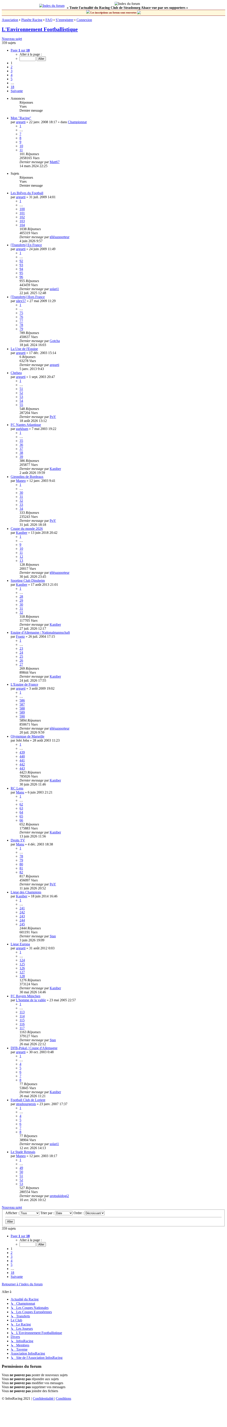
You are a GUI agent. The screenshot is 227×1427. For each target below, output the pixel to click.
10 (21, 146)
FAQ (49, 20)
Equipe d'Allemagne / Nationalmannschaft (40, 632)
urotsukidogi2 (59, 1196)
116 (22, 1024)
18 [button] (12, 87)
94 (21, 269)
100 (22, 209)
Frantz (20, 636)
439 (22, 752)
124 (22, 960)
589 (22, 712)
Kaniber (55, 469)
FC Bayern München (25, 996)
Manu (20, 792)
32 (21, 501)
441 (22, 760)
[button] (20, 50)
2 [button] (11, 67)
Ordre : (79, 1213)
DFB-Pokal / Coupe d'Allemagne (34, 1048)
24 (21, 652)
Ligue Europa (20, 944)
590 (22, 716)
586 (22, 700)
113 (22, 1012)
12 (21, 556)
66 (21, 820)
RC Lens (17, 788)
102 (22, 217)
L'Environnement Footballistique (40, 29)
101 (22, 213)
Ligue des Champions (26, 892)
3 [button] (11, 71)
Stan (53, 936)
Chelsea (16, 373)
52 (21, 393)
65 (21, 816)
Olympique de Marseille (27, 736)
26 (21, 660)
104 (22, 225)
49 (21, 1168)
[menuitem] (43, 1398)
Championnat (77, 122)
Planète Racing (31, 20)
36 (21, 445)
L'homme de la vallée (31, 1000)
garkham (22, 429)
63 (21, 808)
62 (21, 804)
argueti (20, 122)
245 (22, 924)
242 (22, 912)
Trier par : (47, 1213)
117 (22, 1028)
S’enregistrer (64, 20)
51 (21, 389)
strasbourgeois (26, 1104)
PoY (53, 417)
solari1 (54, 289)
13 (21, 560)
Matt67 (55, 162)
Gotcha (55, 341)
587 (22, 704)
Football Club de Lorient (28, 1100)
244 (22, 920)
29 (21, 600)
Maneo (21, 481)
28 (21, 596)
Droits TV (18, 840)
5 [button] (11, 79)
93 (21, 265)
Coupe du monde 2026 (27, 528)
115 (22, 1020)
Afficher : (12, 1213)
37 (21, 449)
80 (21, 864)
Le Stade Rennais (23, 1152)
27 (21, 664)
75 (21, 313)
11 (21, 150)
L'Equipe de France (24, 684)
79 (21, 329)
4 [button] (11, 75)
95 (21, 273)
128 (22, 976)
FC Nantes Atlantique (26, 425)
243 (22, 916)
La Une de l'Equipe (24, 349)
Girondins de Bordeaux (27, 477)
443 (22, 768)
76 (21, 317)
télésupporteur (59, 237)
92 (21, 261)
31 (21, 497)
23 (21, 648)
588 (22, 708)
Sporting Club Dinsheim (28, 580)
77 (21, 321)
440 (22, 756)
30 (21, 493)
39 (21, 457)
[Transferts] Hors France (28, 297)
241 (22, 908)
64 (21, 812)
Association (10, 20)
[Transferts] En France (26, 245)
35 (21, 441)
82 (21, 872)
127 (22, 972)
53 (21, 397)
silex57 (21, 301)
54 (21, 401)
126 (22, 968)
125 (22, 964)
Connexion (84, 20)
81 (21, 868)
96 (21, 277)
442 (22, 764)
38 (21, 453)
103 (22, 221)
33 (21, 505)
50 (21, 1172)
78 (21, 325)
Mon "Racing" (21, 118)
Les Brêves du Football (27, 193)
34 (21, 509)
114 (22, 1016)
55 (21, 405)
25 (21, 656)
